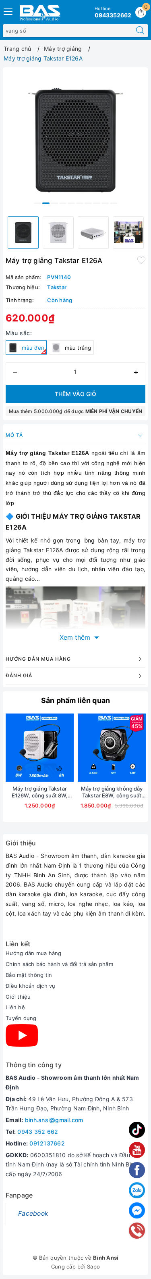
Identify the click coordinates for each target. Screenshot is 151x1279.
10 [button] (113, 203)
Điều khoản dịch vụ (31, 986)
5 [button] (71, 203)
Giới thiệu (18, 996)
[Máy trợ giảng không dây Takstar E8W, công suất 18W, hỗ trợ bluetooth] (112, 747)
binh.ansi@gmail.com (54, 1119)
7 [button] (88, 203)
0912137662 (47, 1143)
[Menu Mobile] (8, 10)
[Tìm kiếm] (140, 30)
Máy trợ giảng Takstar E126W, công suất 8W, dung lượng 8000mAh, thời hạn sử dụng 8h (39, 792)
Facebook (33, 1213)
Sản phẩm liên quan (75, 700)
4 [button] (62, 203)
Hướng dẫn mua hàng (34, 953)
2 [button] (46, 203)
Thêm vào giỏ (75, 393)
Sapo (93, 1266)
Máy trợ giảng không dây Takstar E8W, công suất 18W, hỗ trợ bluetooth (112, 792)
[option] (75, 140)
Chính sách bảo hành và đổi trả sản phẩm (59, 964)
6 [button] (79, 203)
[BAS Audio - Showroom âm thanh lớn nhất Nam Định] (39, 12)
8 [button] (96, 203)
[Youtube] (22, 1035)
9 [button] (105, 203)
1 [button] (37, 203)
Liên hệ (15, 1007)
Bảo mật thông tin (29, 975)
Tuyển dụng (21, 1018)
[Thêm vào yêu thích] (141, 260)
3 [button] (54, 203)
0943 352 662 (37, 1131)
